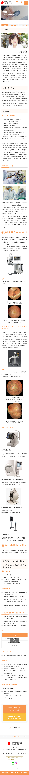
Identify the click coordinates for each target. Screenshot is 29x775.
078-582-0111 (9, 754)
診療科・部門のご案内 (15, 737)
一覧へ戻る (17, 727)
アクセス (14, 751)
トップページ (4, 737)
